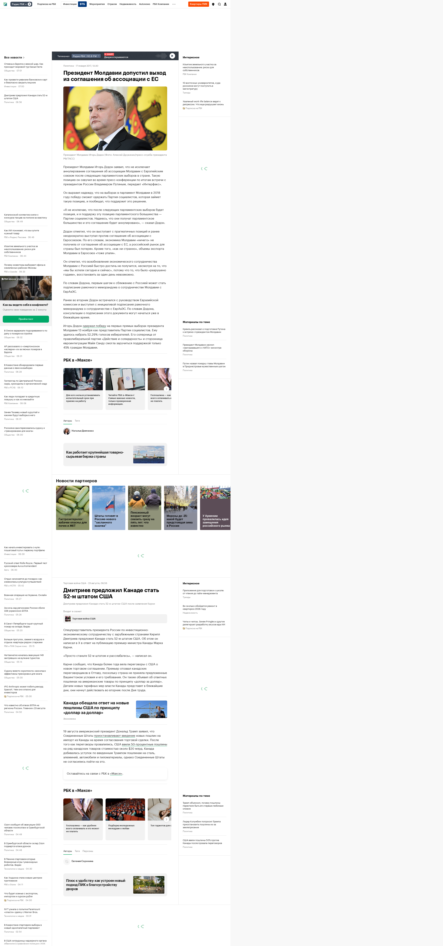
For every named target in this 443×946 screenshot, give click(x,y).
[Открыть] (25, 4)
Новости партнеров (76, 481)
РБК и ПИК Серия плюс (15, 645)
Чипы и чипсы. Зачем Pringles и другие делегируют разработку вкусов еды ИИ (204, 623)
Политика (9, 101)
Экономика (69, 718)
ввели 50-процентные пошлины (144, 744)
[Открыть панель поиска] (219, 4)
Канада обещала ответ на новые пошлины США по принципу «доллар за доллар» (96, 708)
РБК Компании (11, 255)
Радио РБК (18, 4)
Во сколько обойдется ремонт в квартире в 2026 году (200, 607)
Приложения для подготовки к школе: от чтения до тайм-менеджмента (203, 592)
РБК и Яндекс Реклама (15, 237)
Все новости (13, 57)
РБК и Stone (10, 884)
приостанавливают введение (114, 735)
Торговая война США (74, 582)
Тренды (186, 92)
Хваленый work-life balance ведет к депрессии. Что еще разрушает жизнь (203, 103)
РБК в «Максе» (77, 360)
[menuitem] (46, 4)
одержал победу (94, 325)
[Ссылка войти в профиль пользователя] (225, 4)
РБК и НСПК (10, 585)
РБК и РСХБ (9, 387)
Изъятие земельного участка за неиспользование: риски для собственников (199, 67)
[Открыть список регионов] (213, 4)
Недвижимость (190, 612)
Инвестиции (10, 86)
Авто (6, 569)
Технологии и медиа (14, 868)
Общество (9, 70)
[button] (213, 4)
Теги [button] (77, 420)
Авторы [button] (67, 420)
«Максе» (116, 773)
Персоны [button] (88, 851)
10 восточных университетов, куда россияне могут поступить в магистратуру (201, 85)
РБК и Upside (10, 271)
